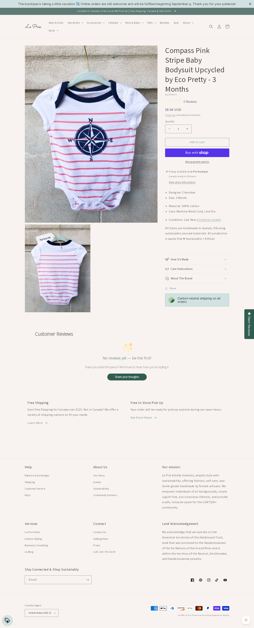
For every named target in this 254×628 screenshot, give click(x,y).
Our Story (99, 475)
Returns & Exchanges (37, 475)
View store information (182, 182)
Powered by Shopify (220, 615)
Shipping (170, 115)
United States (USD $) (40, 612)
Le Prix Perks (32, 532)
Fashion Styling (33, 538)
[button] (75, 23)
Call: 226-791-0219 (104, 551)
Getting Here (100, 538)
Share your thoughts (127, 377)
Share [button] (172, 288)
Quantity (169, 121)
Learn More (35, 423)
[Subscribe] (87, 579)
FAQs (27, 495)
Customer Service (35, 488)
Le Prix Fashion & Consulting (198, 615)
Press (96, 545)
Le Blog (29, 551)
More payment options (197, 161)
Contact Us (99, 532)
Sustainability (101, 488)
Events (97, 482)
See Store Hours (141, 417)
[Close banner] (250, 4)
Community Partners (105, 495)
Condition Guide (209, 220)
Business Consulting (36, 545)
